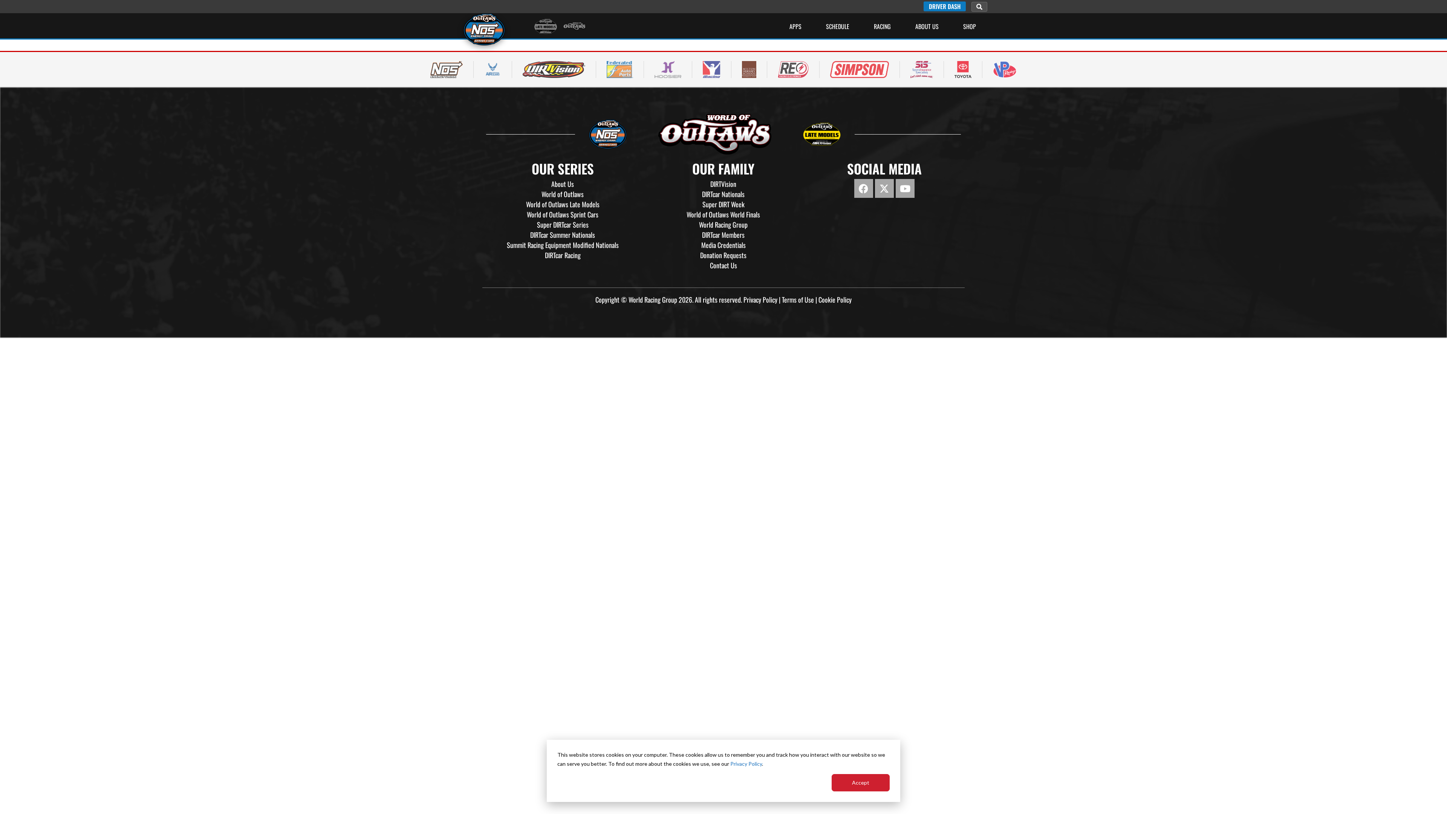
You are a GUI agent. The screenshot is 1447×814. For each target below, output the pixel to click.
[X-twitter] (884, 188)
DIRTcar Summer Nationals (562, 235)
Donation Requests (723, 255)
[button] (979, 7)
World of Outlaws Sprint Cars (562, 214)
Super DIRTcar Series (563, 225)
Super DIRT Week (723, 204)
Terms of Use (798, 299)
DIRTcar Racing (563, 255)
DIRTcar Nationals (723, 194)
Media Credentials (723, 245)
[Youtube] (905, 188)
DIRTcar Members (723, 235)
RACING (882, 26)
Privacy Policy (746, 763)
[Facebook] (863, 188)
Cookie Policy (835, 299)
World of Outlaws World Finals (723, 214)
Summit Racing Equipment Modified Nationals (563, 245)
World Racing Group (723, 225)
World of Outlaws (562, 194)
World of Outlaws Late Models (563, 204)
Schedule (837, 26)
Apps (795, 26)
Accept (860, 782)
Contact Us (723, 265)
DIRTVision (723, 184)
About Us (927, 26)
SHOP (969, 26)
